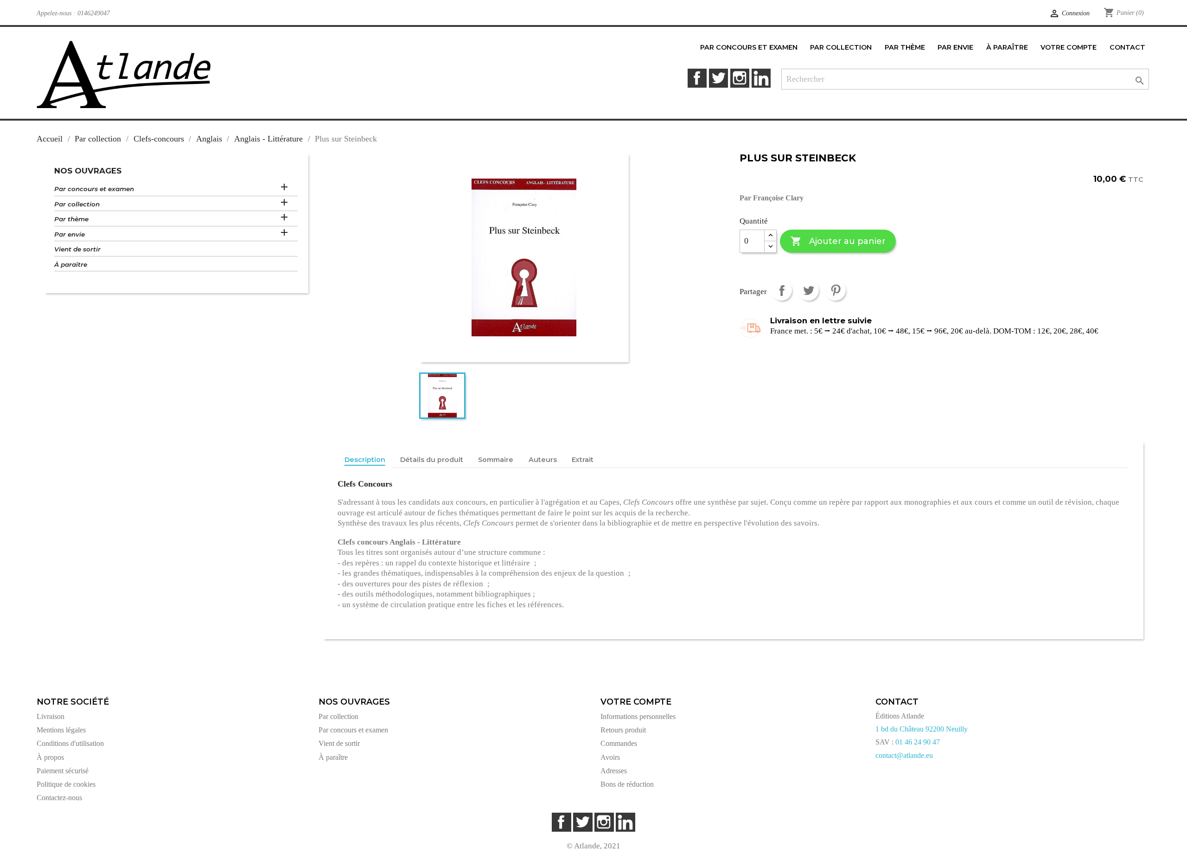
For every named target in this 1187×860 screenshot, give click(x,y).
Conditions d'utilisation (70, 743)
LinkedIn (761, 78)
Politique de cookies (66, 784)
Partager (781, 290)
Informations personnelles (638, 716)
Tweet (808, 290)
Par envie (69, 234)
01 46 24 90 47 (917, 742)
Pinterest (835, 290)
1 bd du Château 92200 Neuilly (921, 729)
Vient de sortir (77, 249)
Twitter (718, 78)
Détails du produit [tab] (431, 460)
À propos (50, 757)
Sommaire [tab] (495, 460)
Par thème (71, 219)
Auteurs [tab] (543, 460)
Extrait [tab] (583, 460)
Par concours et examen (94, 189)
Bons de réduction (627, 784)
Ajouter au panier (838, 241)
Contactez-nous (59, 798)
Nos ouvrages (87, 170)
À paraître (70, 264)
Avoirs (610, 757)
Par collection (77, 204)
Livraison (50, 716)
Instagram (739, 78)
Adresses (613, 771)
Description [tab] (365, 460)
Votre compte (635, 702)
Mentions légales (61, 730)
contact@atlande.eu (904, 755)
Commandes (618, 743)
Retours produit (623, 730)
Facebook (697, 78)
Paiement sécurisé (63, 771)
